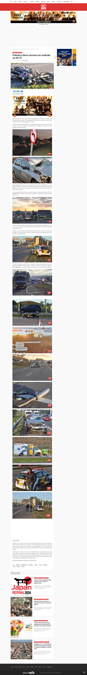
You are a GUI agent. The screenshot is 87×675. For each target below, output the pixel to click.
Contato (59, 1)
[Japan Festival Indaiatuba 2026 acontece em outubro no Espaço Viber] (21, 585)
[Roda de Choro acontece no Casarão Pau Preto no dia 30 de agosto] (21, 606)
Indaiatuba (15, 52)
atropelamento (24, 564)
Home (15, 1)
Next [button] (75, 17)
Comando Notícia (25, 60)
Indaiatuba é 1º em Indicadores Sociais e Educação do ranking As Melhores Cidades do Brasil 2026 (42, 646)
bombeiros (31, 564)
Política (43, 1)
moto (14, 566)
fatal (40, 564)
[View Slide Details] (43, 17)
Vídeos (53, 1)
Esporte (38, 1)
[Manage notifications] (84, 672)
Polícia (20, 1)
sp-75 (23, 566)
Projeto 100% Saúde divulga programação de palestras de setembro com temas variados (42, 624)
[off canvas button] (11, 1)
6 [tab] (46, 24)
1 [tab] (39, 24)
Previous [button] (12, 17)
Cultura (32, 1)
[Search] (75, 1)
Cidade (25, 1)
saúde (46, 620)
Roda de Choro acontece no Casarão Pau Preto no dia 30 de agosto (42, 603)
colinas (36, 564)
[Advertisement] (43, 33)
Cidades (36, 599)
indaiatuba (45, 564)
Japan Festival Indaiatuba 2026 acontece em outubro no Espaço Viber (42, 581)
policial (18, 566)
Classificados (66, 1)
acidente (17, 564)
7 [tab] (47, 24)
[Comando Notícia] (43, 6)
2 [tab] (40, 24)
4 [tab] (43, 24)
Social (48, 1)
